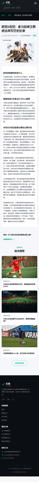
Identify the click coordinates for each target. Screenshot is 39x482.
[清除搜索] (34, 8)
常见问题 (4, 416)
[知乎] (13, 399)
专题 (9, 15)
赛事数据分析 (6, 438)
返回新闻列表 (19, 363)
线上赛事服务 (6, 430)
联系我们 (4, 420)
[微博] (8, 399)
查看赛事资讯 (7, 239)
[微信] (3, 399)
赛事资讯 (4, 413)
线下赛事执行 (6, 434)
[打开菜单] (35, 3)
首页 (3, 15)
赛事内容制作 (6, 441)
